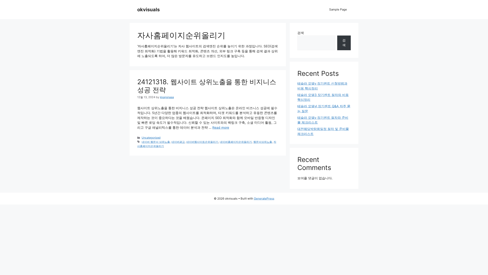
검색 (300, 33)
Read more (220, 127)
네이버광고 (178, 141)
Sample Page (338, 9)
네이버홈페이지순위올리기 (236, 141)
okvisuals (148, 9)
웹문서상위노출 (262, 141)
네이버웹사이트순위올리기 (202, 141)
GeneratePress (264, 198)
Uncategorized (151, 137)
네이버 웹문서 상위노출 (156, 141)
